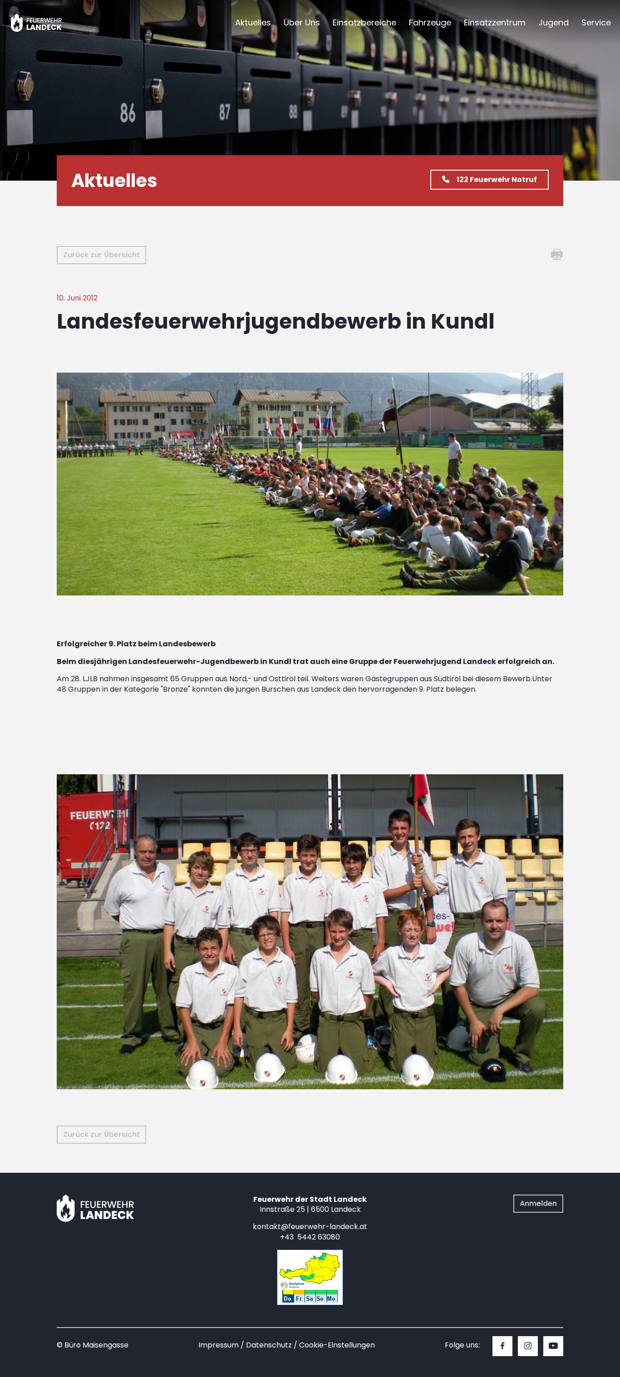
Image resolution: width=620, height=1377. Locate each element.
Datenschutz (269, 1345)
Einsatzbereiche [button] (364, 22)
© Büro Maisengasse (92, 1345)
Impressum (218, 1345)
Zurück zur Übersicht (101, 255)
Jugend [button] (553, 22)
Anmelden (538, 1203)
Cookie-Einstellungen (337, 1345)
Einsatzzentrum (495, 22)
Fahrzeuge (430, 22)
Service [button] (596, 22)
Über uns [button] (302, 22)
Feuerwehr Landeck (46, 23)
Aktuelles (253, 22)
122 (497, 179)
